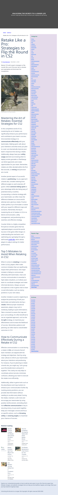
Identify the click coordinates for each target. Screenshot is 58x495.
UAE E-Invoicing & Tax (35, 146)
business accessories (35, 173)
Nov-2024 (33, 300)
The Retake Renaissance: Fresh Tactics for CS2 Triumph (25, 451)
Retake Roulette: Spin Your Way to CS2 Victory (11, 451)
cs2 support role (34, 282)
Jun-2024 (33, 312)
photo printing (34, 244)
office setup (33, 201)
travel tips (33, 177)
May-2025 (33, 347)
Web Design (33, 54)
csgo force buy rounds (35, 268)
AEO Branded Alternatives (36, 211)
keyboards (33, 182)
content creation (34, 175)
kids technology (34, 119)
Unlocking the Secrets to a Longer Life (29, 13)
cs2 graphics (33, 253)
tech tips (33, 158)
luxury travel (33, 256)
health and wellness (35, 110)
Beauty (32, 59)
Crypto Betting (34, 218)
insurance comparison (35, 237)
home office (33, 81)
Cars (32, 51)
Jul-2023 (32, 330)
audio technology (34, 97)
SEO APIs (33, 73)
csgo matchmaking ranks (36, 271)
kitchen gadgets (34, 199)
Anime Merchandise (35, 196)
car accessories (34, 98)
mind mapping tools (35, 241)
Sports (32, 57)
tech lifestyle (33, 190)
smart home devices (35, 242)
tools (32, 168)
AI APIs (32, 141)
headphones (33, 187)
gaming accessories (35, 74)
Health (32, 68)
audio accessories (34, 161)
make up (33, 283)
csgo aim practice (34, 246)
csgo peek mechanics (35, 270)
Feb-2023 (33, 310)
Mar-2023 (33, 325)
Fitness (32, 39)
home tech (33, 209)
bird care (33, 239)
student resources (34, 126)
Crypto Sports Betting (35, 216)
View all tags (34, 287)
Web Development (35, 64)
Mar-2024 (33, 322)
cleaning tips (33, 153)
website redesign (34, 260)
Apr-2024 (33, 332)
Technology (33, 45)
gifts (32, 105)
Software (33, 44)
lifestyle (32, 143)
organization (33, 189)
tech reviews (33, 132)
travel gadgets (34, 139)
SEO (32, 56)
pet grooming (34, 248)
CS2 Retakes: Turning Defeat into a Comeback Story (11, 468)
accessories (33, 148)
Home (4, 32)
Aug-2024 (33, 308)
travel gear (33, 93)
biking (32, 85)
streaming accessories (35, 86)
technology (33, 90)
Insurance (33, 40)
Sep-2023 (33, 337)
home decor (33, 150)
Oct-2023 (33, 306)
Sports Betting (34, 172)
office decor (33, 117)
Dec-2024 (33, 341)
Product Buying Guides (35, 213)
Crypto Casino (34, 107)
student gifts (33, 127)
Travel (32, 52)
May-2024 (33, 327)
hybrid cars (33, 275)
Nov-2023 (33, 323)
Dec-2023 (33, 301)
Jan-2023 (33, 329)
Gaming (9, 32)
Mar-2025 (33, 346)
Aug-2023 (33, 317)
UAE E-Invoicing (34, 219)
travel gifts (33, 131)
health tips (33, 103)
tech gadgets (33, 92)
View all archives (34, 351)
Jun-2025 (33, 349)
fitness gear (33, 165)
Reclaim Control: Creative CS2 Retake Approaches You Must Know (11, 434)
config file (11, 239)
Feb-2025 (33, 342)
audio (32, 206)
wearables (33, 134)
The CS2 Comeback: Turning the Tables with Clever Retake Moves (25, 434)
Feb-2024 (33, 334)
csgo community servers (36, 273)
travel (32, 100)
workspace (33, 138)
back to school (34, 95)
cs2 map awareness (35, 280)
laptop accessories (35, 114)
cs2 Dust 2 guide (34, 258)
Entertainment (34, 66)
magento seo (33, 261)
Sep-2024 (33, 305)
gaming (32, 83)
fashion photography (35, 265)
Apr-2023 (33, 318)
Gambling (33, 144)
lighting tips (33, 122)
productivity (33, 124)
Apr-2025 (33, 344)
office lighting (34, 180)
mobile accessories (35, 109)
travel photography (35, 285)
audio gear (33, 163)
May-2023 (33, 313)
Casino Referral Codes (35, 223)
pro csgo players (34, 249)
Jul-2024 (32, 335)
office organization (35, 121)
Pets (32, 42)
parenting (33, 167)
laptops (32, 185)
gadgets (32, 112)
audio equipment (34, 155)
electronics (33, 178)
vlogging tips (33, 136)
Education (33, 69)
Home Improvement (35, 61)
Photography (33, 47)
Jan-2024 (33, 320)
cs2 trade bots (34, 263)
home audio (33, 80)
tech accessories (34, 76)
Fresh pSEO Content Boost (36, 214)
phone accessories (35, 88)
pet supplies (33, 156)
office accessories (34, 204)
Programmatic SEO (35, 71)
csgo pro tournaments (35, 277)
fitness (32, 102)
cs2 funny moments (35, 266)
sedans (32, 251)
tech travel (33, 170)
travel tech (33, 192)
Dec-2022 (33, 339)
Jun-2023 (33, 303)
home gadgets (34, 202)
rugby (32, 278)
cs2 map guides (34, 254)
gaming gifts (33, 115)
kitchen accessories (35, 207)
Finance (32, 63)
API (32, 78)
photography (33, 151)
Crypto (32, 197)
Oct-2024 (33, 315)
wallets (32, 194)
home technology (34, 184)
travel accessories (34, 160)
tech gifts (33, 129)
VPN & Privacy (34, 221)
